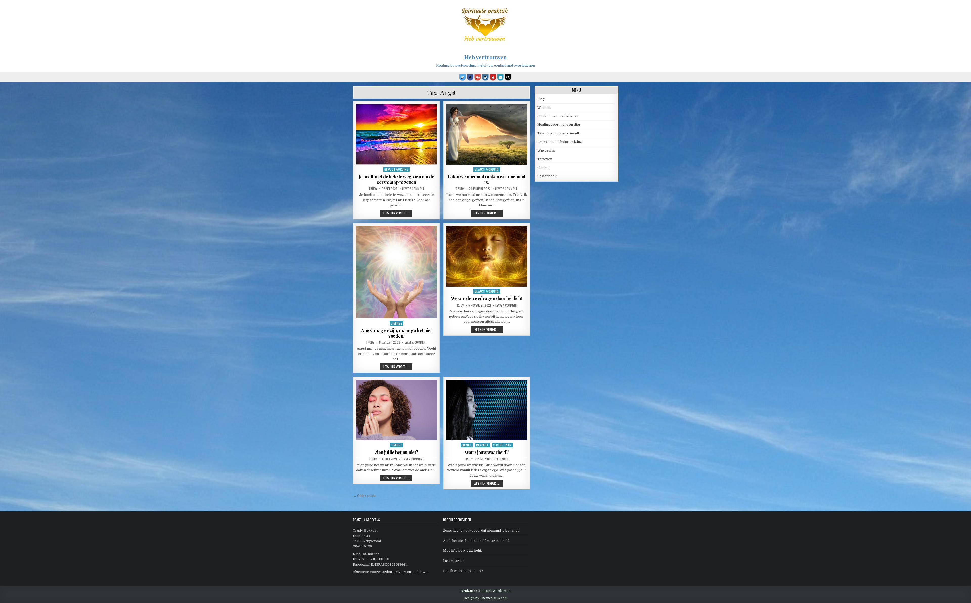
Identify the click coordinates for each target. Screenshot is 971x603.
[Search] (508, 77)
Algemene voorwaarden (372, 572)
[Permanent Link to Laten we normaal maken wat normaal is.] (486, 134)
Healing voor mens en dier (559, 124)
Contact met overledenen (558, 116)
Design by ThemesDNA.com (486, 598)
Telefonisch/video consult (558, 133)
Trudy (373, 188)
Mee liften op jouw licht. (462, 550)
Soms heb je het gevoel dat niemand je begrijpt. (481, 530)
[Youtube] (493, 77)
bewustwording (396, 169)
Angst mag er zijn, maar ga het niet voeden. (396, 333)
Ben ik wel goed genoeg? (463, 571)
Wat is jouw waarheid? (487, 452)
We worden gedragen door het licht (486, 298)
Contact (543, 167)
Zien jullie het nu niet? (396, 452)
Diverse (396, 323)
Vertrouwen (502, 445)
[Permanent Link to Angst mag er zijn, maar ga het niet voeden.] (396, 272)
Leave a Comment (413, 188)
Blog (541, 99)
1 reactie (503, 459)
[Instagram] (485, 77)
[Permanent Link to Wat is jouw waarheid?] (486, 410)
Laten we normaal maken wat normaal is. (486, 179)
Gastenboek (547, 176)
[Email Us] (500, 77)
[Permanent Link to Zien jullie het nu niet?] (396, 410)
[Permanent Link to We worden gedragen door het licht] (486, 256)
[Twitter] (462, 77)
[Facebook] (470, 77)
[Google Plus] (478, 77)
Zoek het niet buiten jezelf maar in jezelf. (476, 541)
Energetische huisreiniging (559, 142)
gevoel (467, 445)
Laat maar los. (454, 561)
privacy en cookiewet (411, 572)
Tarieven (544, 159)
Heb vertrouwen (485, 57)
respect (482, 445)
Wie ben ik (546, 150)
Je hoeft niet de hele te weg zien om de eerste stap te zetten (396, 179)
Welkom (544, 108)
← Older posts (364, 496)
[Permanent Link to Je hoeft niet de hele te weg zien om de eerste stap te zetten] (396, 134)
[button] (960, 7)
